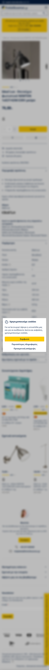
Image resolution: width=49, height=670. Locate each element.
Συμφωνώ (24, 339)
